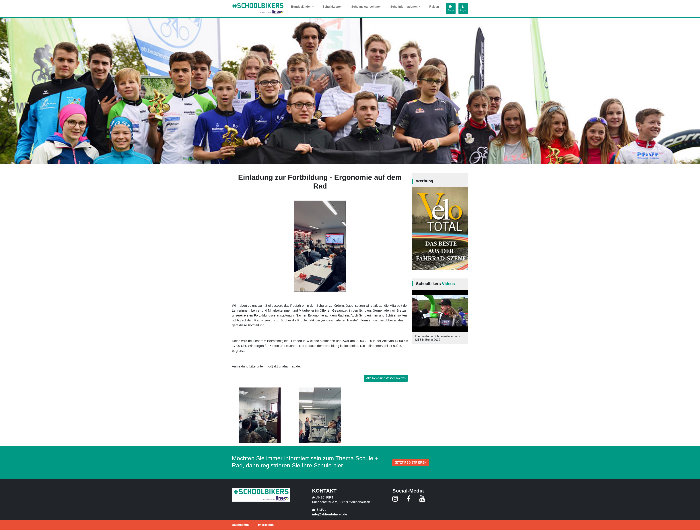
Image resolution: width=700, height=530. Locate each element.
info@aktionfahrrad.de (329, 514)
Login (463, 10)
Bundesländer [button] (301, 6)
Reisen (434, 6)
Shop (451, 10)
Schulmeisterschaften (366, 6)
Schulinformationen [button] (404, 6)
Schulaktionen (332, 6)
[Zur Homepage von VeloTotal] (440, 228)
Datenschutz (240, 524)
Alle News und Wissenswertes (386, 378)
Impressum (266, 524)
